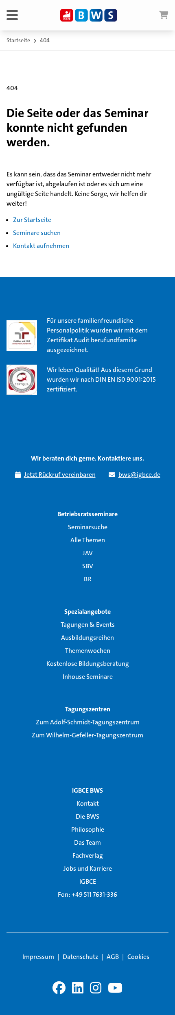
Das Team (87, 842)
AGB (113, 956)
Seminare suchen (37, 232)
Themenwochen (87, 650)
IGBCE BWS (87, 790)
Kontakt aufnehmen (41, 245)
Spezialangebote (87, 611)
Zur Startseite (32, 219)
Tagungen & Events (88, 624)
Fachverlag (87, 855)
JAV (88, 553)
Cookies (138, 956)
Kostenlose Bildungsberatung (87, 663)
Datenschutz (80, 956)
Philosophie (87, 829)
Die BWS (87, 816)
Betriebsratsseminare (87, 514)
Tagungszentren (87, 709)
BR (88, 579)
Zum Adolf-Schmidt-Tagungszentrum (88, 722)
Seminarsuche (87, 527)
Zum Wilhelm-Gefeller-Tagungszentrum (87, 735)
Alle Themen (87, 540)
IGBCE (87, 881)
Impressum (38, 956)
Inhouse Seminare (88, 676)
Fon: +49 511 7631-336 (87, 894)
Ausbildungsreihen (87, 637)
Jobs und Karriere (87, 868)
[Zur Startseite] (88, 15)
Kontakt (88, 803)
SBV (87, 566)
